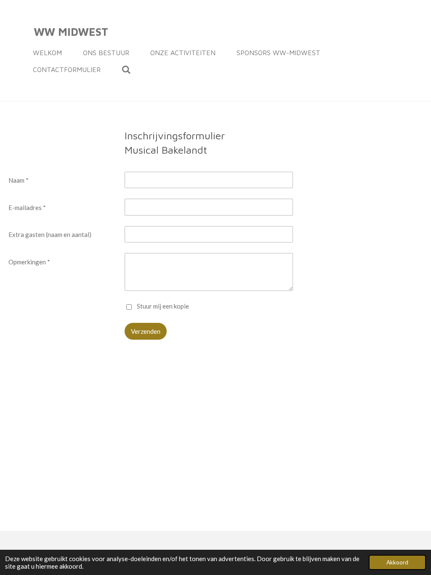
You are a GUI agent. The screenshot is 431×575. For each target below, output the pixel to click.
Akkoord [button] (397, 562)
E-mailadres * (27, 207)
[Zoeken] (126, 69)
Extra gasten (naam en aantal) (49, 234)
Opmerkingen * (29, 262)
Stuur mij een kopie (163, 306)
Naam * (18, 180)
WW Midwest (71, 31)
